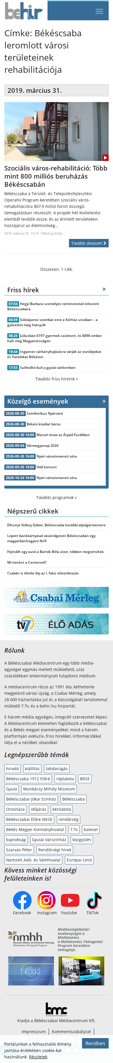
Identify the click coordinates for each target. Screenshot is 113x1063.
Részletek (38, 1057)
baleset (91, 829)
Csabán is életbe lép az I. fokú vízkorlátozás (43, 573)
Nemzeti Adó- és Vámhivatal (33, 860)
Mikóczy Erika (52, 233)
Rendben (95, 1043)
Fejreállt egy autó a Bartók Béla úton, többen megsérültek (55, 551)
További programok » (56, 497)
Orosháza (15, 809)
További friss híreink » (56, 379)
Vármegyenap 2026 (43, 445)
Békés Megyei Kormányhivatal (35, 829)
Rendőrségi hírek (54, 849)
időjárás (38, 809)
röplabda (65, 778)
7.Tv (74, 829)
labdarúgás (57, 768)
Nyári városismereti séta (57, 456)
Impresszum (34, 1031)
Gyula (11, 789)
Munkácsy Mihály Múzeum (49, 789)
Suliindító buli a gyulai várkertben (48, 367)
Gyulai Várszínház (49, 839)
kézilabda (61, 809)
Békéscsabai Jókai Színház (31, 799)
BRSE (85, 778)
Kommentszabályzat (71, 1031)
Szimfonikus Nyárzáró (45, 413)
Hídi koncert (47, 467)
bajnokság (16, 839)
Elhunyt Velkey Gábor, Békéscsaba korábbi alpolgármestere (56, 525)
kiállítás (32, 768)
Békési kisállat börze (44, 424)
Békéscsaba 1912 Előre (28, 778)
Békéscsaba (73, 799)
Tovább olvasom (87, 243)
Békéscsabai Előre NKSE (29, 819)
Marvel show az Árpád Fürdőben (63, 434)
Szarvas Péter (19, 849)
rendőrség (69, 819)
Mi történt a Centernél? (26, 562)
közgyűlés (81, 839)
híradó (12, 768)
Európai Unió (79, 860)
